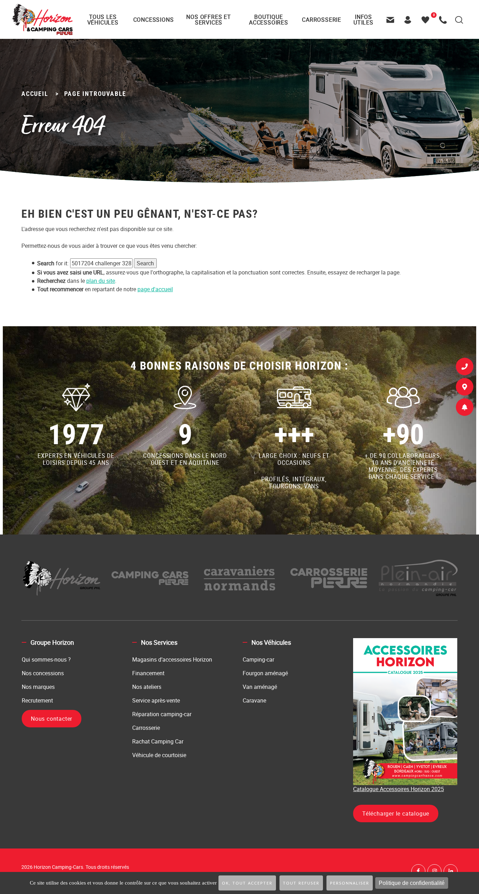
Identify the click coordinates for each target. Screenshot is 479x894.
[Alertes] (464, 408)
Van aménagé (260, 687)
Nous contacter (51, 718)
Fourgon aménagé (265, 673)
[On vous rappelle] (464, 368)
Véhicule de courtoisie (159, 755)
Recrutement (37, 700)
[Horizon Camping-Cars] (42, 19)
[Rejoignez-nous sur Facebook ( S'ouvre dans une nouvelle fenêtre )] (418, 871)
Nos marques (38, 687)
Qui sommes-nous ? (46, 659)
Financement (148, 673)
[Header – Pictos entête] (409, 19)
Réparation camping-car (161, 714)
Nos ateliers (146, 687)
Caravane (254, 700)
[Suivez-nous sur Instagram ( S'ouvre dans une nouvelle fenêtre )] (434, 871)
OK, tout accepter (247, 883)
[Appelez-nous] (444, 19)
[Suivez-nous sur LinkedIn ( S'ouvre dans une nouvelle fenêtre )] (451, 871)
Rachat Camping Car (157, 741)
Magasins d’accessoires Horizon (172, 659)
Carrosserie (146, 728)
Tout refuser (301, 883)
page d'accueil (155, 289)
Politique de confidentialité (412, 883)
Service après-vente (156, 700)
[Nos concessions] (464, 388)
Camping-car (258, 659)
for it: (53, 263)
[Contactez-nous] (392, 19)
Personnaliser (349, 883)
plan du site (100, 281)
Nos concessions (43, 673)
